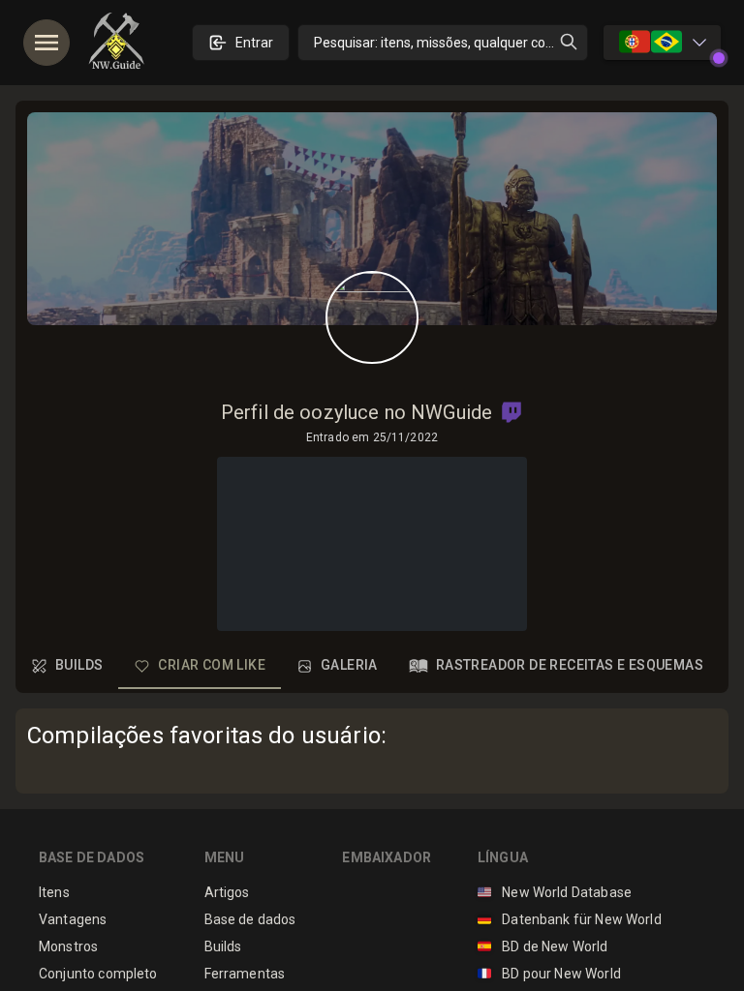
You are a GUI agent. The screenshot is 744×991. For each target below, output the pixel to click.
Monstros (68, 946)
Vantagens (73, 919)
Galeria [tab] (349, 665)
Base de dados (250, 919)
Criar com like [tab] (211, 665)
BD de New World (543, 946)
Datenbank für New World (570, 919)
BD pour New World (549, 973)
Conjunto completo (98, 973)
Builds (223, 946)
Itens (54, 892)
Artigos (227, 892)
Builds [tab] (79, 665)
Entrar (254, 42)
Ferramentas (245, 973)
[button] (511, 412)
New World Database (555, 892)
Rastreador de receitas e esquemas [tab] (569, 665)
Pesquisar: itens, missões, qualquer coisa (438, 42)
